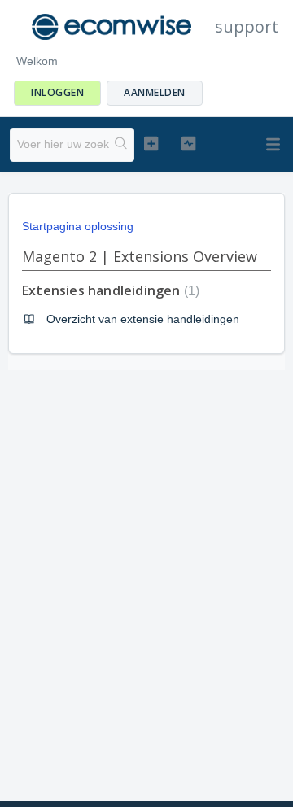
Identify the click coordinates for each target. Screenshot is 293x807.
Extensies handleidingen (108, 290)
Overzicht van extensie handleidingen (142, 318)
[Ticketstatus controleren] (188, 143)
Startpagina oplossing (77, 226)
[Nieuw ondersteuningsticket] (151, 143)
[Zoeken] (121, 145)
